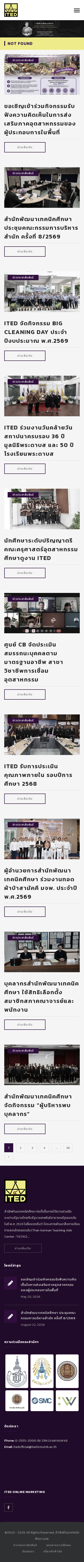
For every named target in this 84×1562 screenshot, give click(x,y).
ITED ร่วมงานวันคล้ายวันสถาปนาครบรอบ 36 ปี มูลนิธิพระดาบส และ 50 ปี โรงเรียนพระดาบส (39, 440)
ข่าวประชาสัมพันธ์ (23, 60)
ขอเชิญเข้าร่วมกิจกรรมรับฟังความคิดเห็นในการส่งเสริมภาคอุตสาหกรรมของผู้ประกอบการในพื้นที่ (40, 119)
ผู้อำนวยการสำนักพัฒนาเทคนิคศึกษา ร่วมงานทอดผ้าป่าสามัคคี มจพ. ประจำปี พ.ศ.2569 (40, 883)
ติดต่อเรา (28, 1551)
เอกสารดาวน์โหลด (58, 1545)
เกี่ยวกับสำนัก (52, 1551)
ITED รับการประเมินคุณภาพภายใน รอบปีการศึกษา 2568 (38, 775)
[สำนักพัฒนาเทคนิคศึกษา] (11, 9)
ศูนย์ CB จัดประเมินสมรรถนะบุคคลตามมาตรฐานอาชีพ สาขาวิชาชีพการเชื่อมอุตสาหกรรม (33, 662)
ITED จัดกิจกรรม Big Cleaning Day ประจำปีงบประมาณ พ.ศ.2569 (36, 332)
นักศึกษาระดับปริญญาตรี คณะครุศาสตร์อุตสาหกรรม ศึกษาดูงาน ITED (41, 549)
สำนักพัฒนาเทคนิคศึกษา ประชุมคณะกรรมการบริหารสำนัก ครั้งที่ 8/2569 (41, 228)
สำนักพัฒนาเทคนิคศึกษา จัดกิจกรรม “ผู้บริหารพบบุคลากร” (38, 1105)
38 (68, 1147)
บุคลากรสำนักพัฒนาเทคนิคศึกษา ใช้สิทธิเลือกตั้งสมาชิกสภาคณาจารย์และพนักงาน (41, 996)
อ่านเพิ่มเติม (24, 147)
